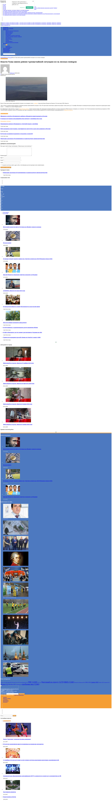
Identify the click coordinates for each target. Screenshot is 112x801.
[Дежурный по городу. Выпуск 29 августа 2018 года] (57, 374)
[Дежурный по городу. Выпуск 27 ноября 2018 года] (57, 354)
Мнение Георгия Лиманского (12, 30)
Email (2, 160)
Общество (82, 682)
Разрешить (29, 7)
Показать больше (4, 113)
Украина (5, 684)
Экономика (19, 684)
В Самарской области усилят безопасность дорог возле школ (21, 306)
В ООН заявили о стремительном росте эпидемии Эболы (20, 327)
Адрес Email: (3, 693)
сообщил (36, 103)
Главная (5, 27)
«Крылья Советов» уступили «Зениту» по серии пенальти (16, 10)
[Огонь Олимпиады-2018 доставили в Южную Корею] (56, 622)
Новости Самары (8, 28)
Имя (2, 157)
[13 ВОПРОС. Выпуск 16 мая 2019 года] (57, 284)
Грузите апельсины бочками (12, 42)
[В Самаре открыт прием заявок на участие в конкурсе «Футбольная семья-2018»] (57, 252)
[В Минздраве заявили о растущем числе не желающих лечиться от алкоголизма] (56, 637)
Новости (5, 29)
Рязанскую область (68, 110)
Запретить (22, 7)
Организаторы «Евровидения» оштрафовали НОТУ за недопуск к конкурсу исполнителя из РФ (32, 776)
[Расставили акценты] (57, 785)
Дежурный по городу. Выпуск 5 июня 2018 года (17, 424)
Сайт (2, 162)
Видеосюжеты (9, 47)
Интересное (8, 34)
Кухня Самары (9, 39)
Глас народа (8, 37)
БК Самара (9, 682)
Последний (5, 213)
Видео (5, 43)
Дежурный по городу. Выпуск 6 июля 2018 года (17, 404)
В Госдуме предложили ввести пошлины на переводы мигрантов (23, 744)
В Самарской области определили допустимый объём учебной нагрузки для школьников (23, 12)
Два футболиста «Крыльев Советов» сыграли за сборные (20, 274)
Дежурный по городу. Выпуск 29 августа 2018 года (18, 383)
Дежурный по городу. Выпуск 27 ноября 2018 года (18, 363)
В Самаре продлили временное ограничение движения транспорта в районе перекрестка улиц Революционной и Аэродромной (31, 13)
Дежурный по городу (52, 682)
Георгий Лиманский (24, 682)
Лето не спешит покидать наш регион (15, 322)
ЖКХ (69, 682)
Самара (95, 682)
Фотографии (6, 48)
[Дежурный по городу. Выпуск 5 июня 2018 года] (57, 415)
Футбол (12, 684)
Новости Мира (9, 33)
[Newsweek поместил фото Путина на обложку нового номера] (57, 220)
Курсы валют (7, 243)
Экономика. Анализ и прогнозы (13, 35)
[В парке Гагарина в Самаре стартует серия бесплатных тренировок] (56, 606)
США (88, 682)
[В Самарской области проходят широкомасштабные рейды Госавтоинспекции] (56, 670)
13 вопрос (8, 46)
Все (6, 44)
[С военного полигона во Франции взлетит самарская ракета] (56, 528)
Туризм (7, 40)
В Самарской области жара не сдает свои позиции (14, 14)
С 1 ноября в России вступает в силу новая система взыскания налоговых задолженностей (31, 760)
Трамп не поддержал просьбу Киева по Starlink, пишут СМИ (22, 337)
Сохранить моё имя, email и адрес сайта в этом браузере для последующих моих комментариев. (23, 165)
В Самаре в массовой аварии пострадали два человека (15, 11)
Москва (76, 682)
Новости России (9, 32)
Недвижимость (9, 41)
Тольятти (107, 682)
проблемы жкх (30, 684)
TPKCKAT (12, 73)
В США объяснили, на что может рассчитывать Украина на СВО (22, 332)
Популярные (6, 212)
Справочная (6, 50)
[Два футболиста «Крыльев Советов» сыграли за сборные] (57, 268)
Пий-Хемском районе (24, 108)
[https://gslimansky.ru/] (5, 25)
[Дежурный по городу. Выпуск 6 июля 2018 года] (57, 395)
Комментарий (4, 155)
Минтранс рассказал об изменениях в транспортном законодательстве (23, 138)
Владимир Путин (15, 682)
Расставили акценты (9, 792)
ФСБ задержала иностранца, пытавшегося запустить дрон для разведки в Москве (26, 128)
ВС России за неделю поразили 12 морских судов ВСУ (17, 133)
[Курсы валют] (57, 236)
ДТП (39, 682)
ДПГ (32, 682)
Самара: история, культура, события (14, 36)
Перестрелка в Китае (9, 797)
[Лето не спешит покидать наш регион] (57, 316)
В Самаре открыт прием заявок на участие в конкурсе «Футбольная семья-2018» (27, 259)
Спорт (101, 682)
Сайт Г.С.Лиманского (19, 695)
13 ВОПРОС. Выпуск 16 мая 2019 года (14, 290)
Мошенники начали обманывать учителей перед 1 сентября (19, 124)
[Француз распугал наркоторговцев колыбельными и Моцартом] (56, 559)
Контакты (6, 51)
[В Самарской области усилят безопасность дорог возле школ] (57, 300)
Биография (6, 49)
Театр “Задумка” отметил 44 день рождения (17, 739)
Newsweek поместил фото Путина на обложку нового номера (22, 227)
